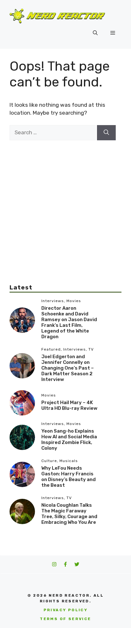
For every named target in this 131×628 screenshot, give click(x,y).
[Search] (106, 132)
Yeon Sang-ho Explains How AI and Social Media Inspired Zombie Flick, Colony (69, 439)
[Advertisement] (65, 205)
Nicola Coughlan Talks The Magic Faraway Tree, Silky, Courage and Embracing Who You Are (69, 513)
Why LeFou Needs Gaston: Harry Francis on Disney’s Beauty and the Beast (68, 476)
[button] (95, 32)
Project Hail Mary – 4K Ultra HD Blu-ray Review (69, 405)
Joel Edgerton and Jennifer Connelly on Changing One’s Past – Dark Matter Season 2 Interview (67, 368)
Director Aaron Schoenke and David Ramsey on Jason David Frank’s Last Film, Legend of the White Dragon (69, 322)
